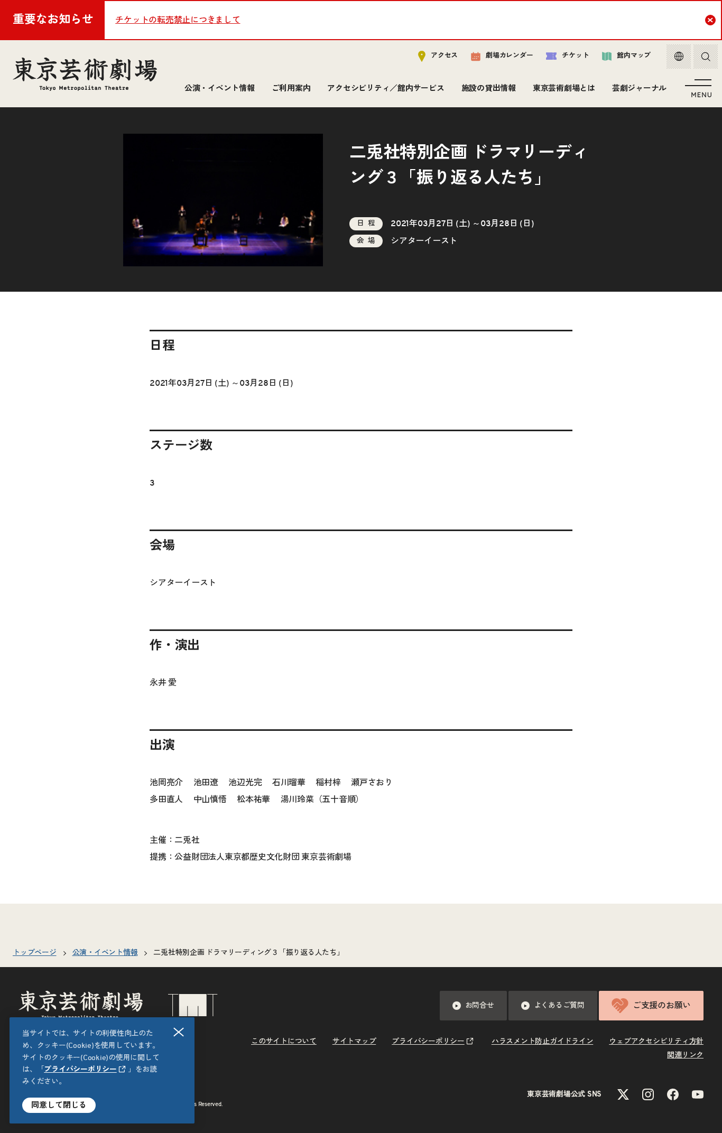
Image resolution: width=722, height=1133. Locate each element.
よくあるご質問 (559, 1005)
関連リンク (685, 1055)
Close (710, 20)
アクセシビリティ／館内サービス (385, 88)
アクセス (444, 55)
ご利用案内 (291, 88)
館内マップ (634, 55)
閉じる (178, 1032)
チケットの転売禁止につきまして (177, 20)
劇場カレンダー (509, 55)
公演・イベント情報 (219, 88)
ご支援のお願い (662, 1005)
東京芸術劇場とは (564, 88)
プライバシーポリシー (80, 1069)
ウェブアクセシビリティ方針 (656, 1041)
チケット (575, 55)
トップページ (35, 952)
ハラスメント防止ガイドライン (543, 1041)
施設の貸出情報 (488, 88)
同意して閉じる (59, 1105)
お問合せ (479, 1005)
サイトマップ (354, 1041)
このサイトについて (284, 1041)
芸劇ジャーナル (639, 88)
